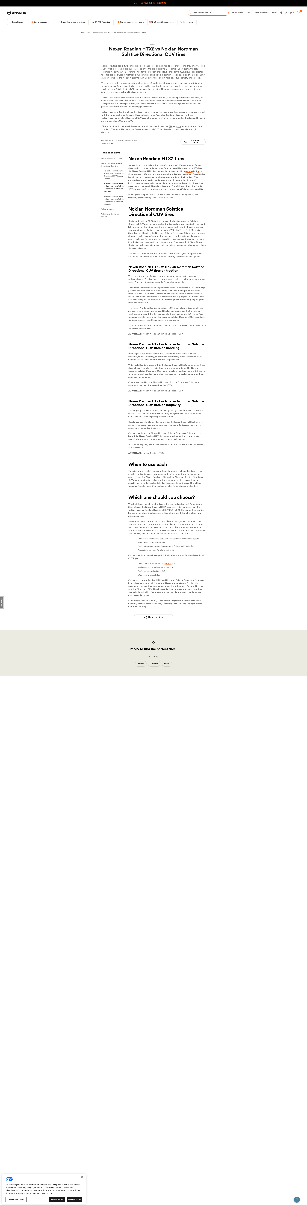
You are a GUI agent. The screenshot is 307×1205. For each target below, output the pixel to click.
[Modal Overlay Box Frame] (153, 3)
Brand (166, 663)
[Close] (82, 1176)
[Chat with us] (297, 1200)
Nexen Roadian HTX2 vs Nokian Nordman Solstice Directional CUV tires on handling (114, 187)
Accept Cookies (74, 1199)
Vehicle (141, 663)
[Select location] (281, 12)
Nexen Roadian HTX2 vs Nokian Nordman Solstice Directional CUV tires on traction (114, 175)
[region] (44, 1189)
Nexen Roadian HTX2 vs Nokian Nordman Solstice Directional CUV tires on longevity (114, 200)
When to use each (108, 209)
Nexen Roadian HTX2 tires (111, 159)
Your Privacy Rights (16, 1199)
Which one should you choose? (110, 215)
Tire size (154, 663)
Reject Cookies (57, 1199)
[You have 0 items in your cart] (298, 12)
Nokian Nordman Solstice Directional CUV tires (111, 165)
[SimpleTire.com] (16, 12)
